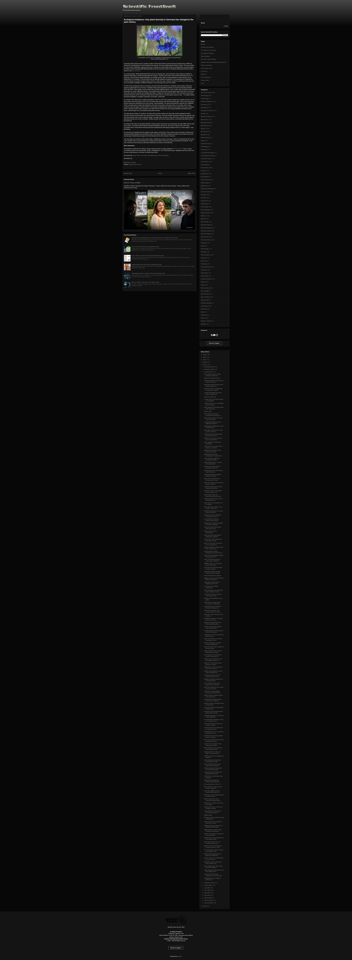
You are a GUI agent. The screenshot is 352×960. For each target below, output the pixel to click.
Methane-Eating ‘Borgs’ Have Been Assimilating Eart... (212, 623)
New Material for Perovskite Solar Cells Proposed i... (213, 408)
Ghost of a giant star (210, 396)
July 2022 (207, 888)
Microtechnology (205, 225)
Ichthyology (204, 203)
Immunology (204, 206)
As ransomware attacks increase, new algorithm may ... (213, 850)
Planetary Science (206, 267)
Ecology (203, 170)
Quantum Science (206, 279)
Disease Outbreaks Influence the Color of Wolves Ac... (213, 547)
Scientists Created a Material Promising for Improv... (212, 515)
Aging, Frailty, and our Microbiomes (210, 531)
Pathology (204, 252)
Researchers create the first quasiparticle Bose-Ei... (212, 467)
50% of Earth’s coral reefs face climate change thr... (213, 787)
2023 (204, 362)
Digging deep (208, 815)
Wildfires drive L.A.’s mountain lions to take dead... (213, 564)
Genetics (203, 194)
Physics (203, 261)
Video (202, 312)
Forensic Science (206, 191)
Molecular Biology (206, 228)
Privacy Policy (205, 80)
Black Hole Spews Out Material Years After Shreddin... (213, 748)
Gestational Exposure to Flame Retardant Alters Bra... (213, 487)
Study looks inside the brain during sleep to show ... (212, 479)
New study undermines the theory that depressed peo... (214, 740)
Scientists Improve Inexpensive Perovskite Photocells (213, 768)
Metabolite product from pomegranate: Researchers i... (213, 455)
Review (203, 285)
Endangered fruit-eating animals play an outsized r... (213, 736)
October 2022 (209, 372)
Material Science (206, 213)
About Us (203, 74)
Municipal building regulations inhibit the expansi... (212, 475)
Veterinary (204, 309)
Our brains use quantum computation (211, 586)
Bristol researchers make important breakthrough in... (213, 799)
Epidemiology (205, 182)
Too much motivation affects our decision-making (213, 724)
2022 (204, 364)
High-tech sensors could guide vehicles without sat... (213, 491)
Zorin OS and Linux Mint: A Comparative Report (145, 246)
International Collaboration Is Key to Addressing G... (213, 426)
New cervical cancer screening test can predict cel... (213, 543)
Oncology (203, 243)
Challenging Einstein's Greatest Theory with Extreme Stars (148, 273)
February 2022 (209, 900)
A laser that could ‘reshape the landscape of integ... (213, 539)
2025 (204, 357)
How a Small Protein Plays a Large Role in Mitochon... (212, 560)
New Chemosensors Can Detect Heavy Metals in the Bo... (213, 590)
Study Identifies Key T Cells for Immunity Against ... (213, 463)
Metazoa (203, 218)
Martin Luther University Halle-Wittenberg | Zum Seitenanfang (150, 155)
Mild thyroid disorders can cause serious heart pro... (213, 511)
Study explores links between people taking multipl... (212, 760)
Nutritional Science (206, 240)
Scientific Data (178, 148)
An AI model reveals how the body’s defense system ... (212, 764)
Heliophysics (204, 200)
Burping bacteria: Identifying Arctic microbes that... (214, 704)
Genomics (204, 197)
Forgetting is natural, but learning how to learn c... (213, 635)
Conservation (205, 161)
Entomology (204, 176)
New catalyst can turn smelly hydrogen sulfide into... (212, 374)
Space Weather (205, 56)
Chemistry (204, 149)
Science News (205, 288)
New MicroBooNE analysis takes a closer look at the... (214, 381)
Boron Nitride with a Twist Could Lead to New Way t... (213, 866)
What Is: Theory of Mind (132, 183)
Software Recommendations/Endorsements (213, 62)
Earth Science (137, 164)
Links (202, 83)
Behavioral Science (206, 116)
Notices (203, 44)
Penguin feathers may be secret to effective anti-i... (213, 499)
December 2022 (209, 367)
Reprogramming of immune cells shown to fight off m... (213, 385)
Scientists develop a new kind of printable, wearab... (213, 807)
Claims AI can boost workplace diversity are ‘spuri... (213, 822)
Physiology (204, 264)
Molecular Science (206, 231)
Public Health (205, 276)
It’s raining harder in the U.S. (212, 784)
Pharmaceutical (205, 255)
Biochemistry (204, 119)
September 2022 (210, 883)
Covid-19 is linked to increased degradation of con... (213, 639)
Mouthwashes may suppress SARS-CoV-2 (212, 878)
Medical (203, 216)
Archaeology (204, 98)
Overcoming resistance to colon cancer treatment (213, 418)
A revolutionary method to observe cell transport (211, 519)
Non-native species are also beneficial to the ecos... (212, 842)
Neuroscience (205, 237)
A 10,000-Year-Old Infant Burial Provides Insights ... (213, 568)
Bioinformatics (205, 125)
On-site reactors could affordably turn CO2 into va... (213, 858)
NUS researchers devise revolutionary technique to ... (213, 414)
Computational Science (207, 155)
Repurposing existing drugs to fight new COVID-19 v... (212, 854)
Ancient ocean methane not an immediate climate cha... (213, 659)
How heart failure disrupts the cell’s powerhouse (212, 527)
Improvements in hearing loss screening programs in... (212, 811)
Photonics (204, 258)
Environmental (205, 179)
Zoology (203, 324)
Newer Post (128, 173)
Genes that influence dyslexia (212, 575)
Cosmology (204, 164)
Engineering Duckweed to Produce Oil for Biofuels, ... (212, 780)
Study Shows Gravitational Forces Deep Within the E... (214, 870)
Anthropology (205, 95)
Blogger (179, 956)
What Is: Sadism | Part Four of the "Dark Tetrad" (145, 282)
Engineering (204, 173)
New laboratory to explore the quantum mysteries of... (212, 655)
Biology (131, 164)
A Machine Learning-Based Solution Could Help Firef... (212, 692)
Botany (203, 140)
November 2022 (209, 369)
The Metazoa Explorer (207, 53)
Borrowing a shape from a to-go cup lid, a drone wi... (213, 430)
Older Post (191, 173)
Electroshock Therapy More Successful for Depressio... (212, 603)
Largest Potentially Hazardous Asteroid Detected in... (213, 393)
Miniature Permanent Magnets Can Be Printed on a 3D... (213, 846)
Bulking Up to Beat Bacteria (212, 378)
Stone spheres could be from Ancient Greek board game (148, 255)
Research (204, 282)
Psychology (204, 273)
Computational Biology (207, 152)
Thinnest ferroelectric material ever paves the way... (212, 595)
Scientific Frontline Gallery (208, 59)
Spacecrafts (204, 300)
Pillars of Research (206, 65)
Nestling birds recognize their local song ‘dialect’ (212, 450)
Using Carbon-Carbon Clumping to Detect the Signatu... (213, 523)
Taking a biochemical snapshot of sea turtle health (213, 834)
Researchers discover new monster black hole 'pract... (212, 611)
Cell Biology (204, 146)
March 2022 (208, 898)
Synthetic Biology (206, 303)
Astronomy (204, 104)
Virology (203, 315)
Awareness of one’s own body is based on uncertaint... (213, 446)
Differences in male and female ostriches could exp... (213, 667)
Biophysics (204, 134)
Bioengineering (205, 122)
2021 (204, 906)
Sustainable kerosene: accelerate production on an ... (213, 732)
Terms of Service (206, 77)
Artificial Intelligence (206, 101)
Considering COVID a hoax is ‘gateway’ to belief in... (212, 422)
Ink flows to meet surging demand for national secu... (214, 795)
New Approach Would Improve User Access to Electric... (213, 700)
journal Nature (136, 70)
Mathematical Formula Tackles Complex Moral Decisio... (213, 830)
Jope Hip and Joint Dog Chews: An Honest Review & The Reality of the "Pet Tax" (155, 238)
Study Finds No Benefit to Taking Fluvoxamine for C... (213, 556)
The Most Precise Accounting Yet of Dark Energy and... (213, 631)
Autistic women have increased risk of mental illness (213, 438)
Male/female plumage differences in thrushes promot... (213, 838)
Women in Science (206, 321)
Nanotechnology (205, 233)
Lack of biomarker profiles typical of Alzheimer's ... (213, 708)
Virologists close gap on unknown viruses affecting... (213, 716)
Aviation (203, 113)
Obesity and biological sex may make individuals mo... (213, 671)
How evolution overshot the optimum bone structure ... (212, 683)
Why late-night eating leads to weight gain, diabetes (212, 535)
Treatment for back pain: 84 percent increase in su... (212, 675)
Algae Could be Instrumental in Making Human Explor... (213, 651)
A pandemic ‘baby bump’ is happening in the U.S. (212, 582)
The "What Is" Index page (208, 50)
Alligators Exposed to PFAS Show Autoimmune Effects (213, 578)
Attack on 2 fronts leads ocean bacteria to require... (213, 663)
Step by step (207, 411)
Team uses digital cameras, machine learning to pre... (212, 791)
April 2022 (208, 895)
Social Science (205, 294)
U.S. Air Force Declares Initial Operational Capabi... (212, 744)
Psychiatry (204, 270)
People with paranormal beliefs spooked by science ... (213, 434)
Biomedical (204, 131)
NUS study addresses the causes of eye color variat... (213, 687)
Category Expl (205, 143)
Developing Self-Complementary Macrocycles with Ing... (213, 712)
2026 (204, 354)
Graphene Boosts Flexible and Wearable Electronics (213, 772)
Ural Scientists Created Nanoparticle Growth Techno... (213, 552)
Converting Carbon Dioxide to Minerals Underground (212, 607)
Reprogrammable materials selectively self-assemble (212, 572)
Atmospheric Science (207, 110)
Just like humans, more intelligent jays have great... (213, 404)
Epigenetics (204, 185)
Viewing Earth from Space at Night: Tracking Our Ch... (212, 752)
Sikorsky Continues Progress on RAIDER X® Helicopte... (213, 826)
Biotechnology (205, 137)
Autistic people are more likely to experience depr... (213, 471)
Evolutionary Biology (207, 188)
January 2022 (209, 903)
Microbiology (204, 221)
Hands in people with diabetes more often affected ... (213, 627)
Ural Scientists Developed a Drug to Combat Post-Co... (213, 720)
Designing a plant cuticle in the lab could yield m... (214, 818)
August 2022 (208, 885)
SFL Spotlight (205, 291)
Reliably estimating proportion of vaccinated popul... (213, 679)
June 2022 (208, 890)
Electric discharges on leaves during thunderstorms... (212, 643)
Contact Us (204, 71)
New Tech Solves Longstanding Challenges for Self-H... (213, 389)
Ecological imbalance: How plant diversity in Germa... (213, 619)
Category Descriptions (207, 47)
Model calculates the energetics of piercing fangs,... (214, 647)
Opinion (203, 246)
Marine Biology (205, 209)
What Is (203, 318)
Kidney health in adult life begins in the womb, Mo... (213, 696)
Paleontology (204, 249)
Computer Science (206, 158)
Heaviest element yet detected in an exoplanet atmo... (213, 728)
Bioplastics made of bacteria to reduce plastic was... (213, 862)
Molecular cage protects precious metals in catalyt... (213, 483)
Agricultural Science (206, 92)
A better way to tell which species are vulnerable (213, 400)
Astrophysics (204, 107)
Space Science (205, 297)
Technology (204, 306)
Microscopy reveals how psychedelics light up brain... (213, 495)
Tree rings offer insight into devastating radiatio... (212, 459)
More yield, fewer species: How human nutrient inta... (213, 507)
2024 (204, 359)
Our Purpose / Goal (206, 68)
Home (160, 173)
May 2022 (208, 893)
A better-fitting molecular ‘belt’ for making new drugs (147, 264)
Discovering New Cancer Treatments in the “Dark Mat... (213, 874)
